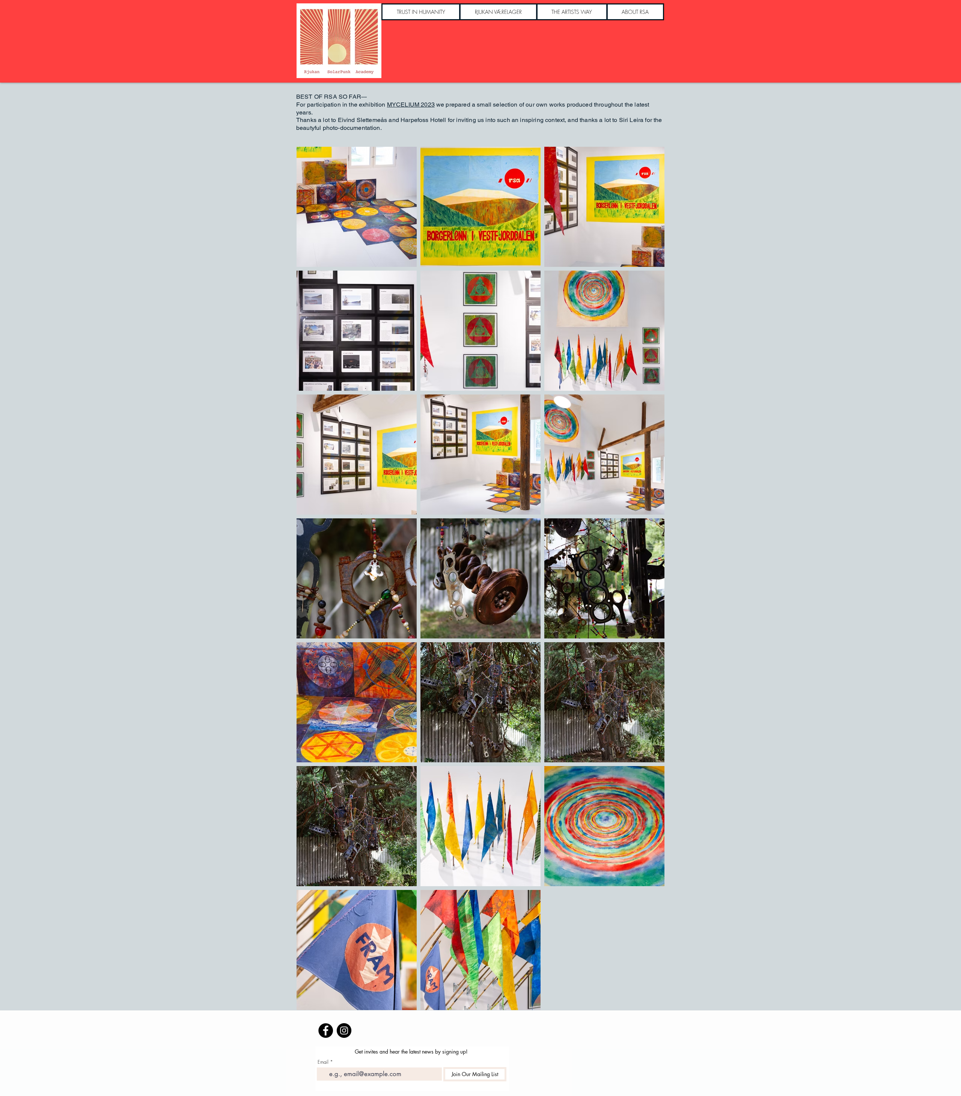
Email (323, 1062)
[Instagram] (344, 1030)
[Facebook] (325, 1030)
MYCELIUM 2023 (411, 104)
